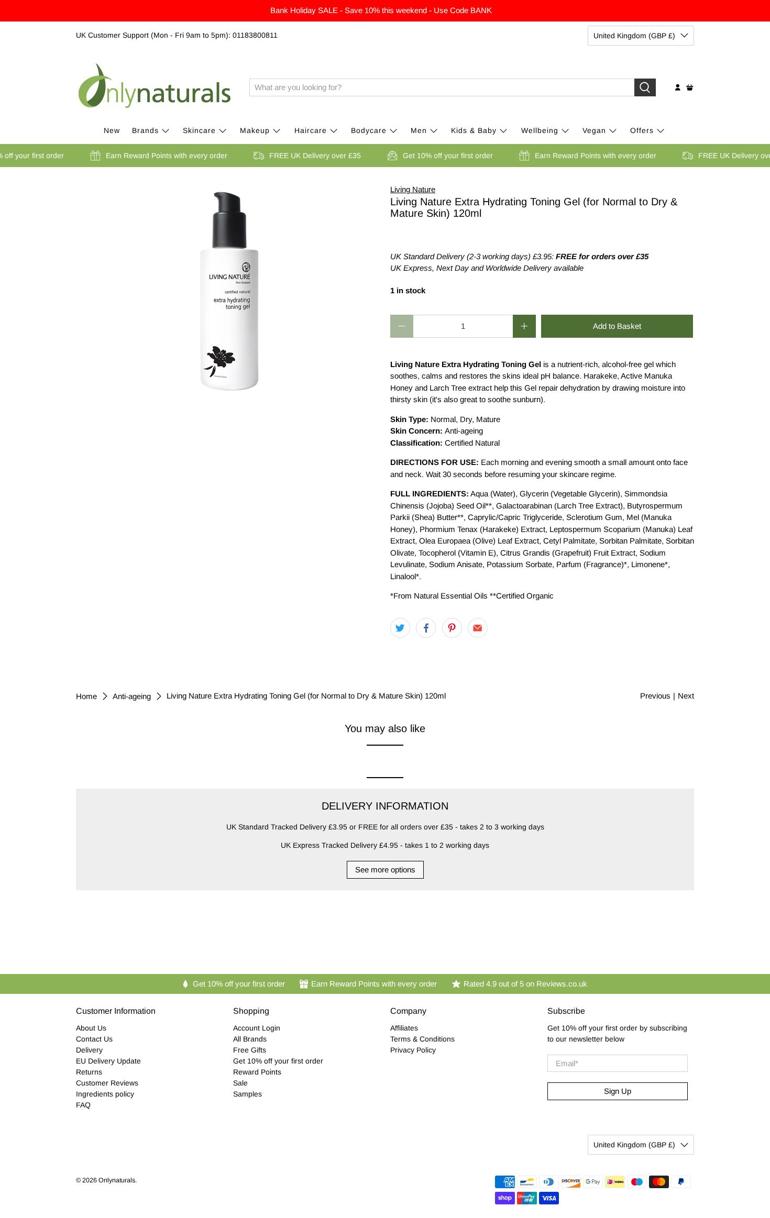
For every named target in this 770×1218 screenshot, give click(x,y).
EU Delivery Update (108, 1061)
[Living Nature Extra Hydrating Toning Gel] (228, 288)
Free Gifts (249, 1050)
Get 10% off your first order (278, 1061)
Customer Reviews (107, 1083)
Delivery (89, 1050)
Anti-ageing (132, 696)
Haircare (310, 130)
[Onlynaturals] (155, 87)
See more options (385, 869)
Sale (240, 1083)
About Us (91, 1028)
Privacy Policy (413, 1050)
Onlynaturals (116, 1180)
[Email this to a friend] (478, 628)
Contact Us (94, 1039)
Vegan (594, 130)
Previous (655, 695)
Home (86, 696)
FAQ (83, 1105)
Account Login (256, 1028)
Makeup (255, 130)
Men (419, 130)
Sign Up (617, 1091)
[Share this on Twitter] (400, 628)
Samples (247, 1094)
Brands (145, 130)
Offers (642, 130)
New (112, 130)
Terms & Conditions (422, 1039)
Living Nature (412, 189)
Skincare (199, 130)
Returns (89, 1072)
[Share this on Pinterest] (452, 628)
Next (686, 695)
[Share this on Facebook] (426, 628)
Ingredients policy (105, 1094)
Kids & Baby (474, 130)
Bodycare (369, 130)
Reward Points (257, 1072)
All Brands (250, 1039)
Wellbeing (539, 130)
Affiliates (404, 1028)
